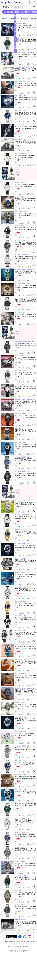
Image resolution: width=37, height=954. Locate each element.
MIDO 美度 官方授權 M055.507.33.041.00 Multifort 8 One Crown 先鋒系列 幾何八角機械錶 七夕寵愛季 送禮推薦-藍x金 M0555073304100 (25, 604)
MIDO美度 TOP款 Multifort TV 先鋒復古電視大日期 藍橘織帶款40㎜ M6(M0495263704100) (25, 691)
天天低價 (15, 27)
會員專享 (15, 43)
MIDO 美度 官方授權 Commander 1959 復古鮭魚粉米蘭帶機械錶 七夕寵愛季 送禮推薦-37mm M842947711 (25, 777)
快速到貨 (15, 24)
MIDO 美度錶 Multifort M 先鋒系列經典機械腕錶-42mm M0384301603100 (25, 517)
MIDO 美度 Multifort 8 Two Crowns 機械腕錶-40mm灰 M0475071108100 (25, 748)
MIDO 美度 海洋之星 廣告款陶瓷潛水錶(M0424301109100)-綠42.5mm (25, 804)
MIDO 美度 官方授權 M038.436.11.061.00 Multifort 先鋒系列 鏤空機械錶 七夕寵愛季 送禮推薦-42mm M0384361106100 (25, 142)
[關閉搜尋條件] (12, 7)
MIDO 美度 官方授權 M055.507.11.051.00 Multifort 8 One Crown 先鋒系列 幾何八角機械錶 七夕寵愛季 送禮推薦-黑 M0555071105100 (25, 373)
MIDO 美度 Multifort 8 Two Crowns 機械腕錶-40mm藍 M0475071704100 (25, 546)
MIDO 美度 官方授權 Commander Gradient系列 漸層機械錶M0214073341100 (25, 474)
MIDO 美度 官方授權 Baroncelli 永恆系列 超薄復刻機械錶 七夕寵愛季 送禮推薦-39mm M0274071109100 (25, 878)
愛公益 (15, 47)
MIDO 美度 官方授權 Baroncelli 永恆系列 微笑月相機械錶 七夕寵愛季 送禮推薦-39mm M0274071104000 (25, 113)
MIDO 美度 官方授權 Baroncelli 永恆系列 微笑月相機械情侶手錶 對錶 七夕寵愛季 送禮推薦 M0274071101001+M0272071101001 (25, 98)
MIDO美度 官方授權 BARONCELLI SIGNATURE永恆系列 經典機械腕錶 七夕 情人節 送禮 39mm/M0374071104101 (25, 835)
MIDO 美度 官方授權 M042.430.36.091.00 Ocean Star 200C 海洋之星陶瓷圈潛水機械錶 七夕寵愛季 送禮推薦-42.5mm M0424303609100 (25, 214)
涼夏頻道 (15, 31)
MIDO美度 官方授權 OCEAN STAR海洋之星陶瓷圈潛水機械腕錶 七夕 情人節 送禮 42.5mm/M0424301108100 (25, 850)
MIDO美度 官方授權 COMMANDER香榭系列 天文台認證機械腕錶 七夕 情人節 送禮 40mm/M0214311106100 (25, 907)
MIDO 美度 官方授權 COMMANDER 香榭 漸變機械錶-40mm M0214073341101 (25, 286)
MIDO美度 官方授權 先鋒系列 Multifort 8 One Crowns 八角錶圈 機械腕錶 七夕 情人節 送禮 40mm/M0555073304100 (25, 532)
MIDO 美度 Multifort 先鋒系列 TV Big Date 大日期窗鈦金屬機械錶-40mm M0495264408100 (25, 315)
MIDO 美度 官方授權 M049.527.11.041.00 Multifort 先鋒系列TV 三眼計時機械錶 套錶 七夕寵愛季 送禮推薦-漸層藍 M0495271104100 (25, 792)
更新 (32, 941)
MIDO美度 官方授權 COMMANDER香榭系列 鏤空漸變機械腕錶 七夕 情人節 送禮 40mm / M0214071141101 (25, 127)
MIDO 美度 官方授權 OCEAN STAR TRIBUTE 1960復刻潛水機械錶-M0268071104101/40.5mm (25, 459)
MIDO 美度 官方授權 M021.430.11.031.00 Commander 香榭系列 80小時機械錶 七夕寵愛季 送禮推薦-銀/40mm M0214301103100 (25, 589)
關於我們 (18, 946)
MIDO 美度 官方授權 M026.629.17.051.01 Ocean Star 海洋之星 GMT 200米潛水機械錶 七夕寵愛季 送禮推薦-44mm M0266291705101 (25, 618)
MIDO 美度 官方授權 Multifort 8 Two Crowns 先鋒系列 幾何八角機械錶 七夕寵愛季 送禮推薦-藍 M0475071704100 (25, 720)
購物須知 (25, 946)
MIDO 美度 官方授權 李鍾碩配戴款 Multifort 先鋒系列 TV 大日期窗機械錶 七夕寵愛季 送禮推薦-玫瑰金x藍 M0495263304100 (25, 662)
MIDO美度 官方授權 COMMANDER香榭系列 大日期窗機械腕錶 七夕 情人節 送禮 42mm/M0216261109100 (25, 41)
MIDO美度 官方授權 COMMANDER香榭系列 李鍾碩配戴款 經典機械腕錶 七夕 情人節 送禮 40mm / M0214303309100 (25, 676)
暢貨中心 (15, 20)
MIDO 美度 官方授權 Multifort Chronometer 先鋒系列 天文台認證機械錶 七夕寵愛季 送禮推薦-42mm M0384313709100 (25, 893)
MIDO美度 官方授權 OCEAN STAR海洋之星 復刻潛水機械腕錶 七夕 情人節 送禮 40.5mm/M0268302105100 (25, 228)
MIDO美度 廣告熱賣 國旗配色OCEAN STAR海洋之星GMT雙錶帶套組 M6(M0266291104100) (25, 55)
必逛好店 (15, 35)
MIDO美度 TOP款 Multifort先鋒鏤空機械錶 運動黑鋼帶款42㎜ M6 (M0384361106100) (25, 69)
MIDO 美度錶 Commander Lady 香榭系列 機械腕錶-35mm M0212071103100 (25, 503)
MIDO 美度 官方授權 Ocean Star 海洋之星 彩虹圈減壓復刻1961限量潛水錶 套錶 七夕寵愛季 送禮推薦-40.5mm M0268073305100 (25, 445)
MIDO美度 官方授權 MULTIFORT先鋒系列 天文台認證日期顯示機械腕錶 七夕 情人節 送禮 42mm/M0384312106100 (25, 864)
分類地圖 (25, 951)
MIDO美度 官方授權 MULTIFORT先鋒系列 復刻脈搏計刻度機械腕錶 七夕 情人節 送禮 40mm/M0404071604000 (25, 199)
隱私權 (18, 951)
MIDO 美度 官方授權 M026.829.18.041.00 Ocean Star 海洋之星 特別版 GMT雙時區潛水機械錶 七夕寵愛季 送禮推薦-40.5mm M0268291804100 (25, 26)
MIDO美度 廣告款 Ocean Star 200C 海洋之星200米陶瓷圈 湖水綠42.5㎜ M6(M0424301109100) (25, 272)
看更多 (15, 50)
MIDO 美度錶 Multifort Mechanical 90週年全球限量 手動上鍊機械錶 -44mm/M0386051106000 (25, 561)
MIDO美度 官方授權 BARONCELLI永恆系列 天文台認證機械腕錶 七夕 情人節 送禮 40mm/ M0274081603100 (25, 185)
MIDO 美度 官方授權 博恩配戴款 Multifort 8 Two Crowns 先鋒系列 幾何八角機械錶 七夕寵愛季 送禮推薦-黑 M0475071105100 (25, 431)
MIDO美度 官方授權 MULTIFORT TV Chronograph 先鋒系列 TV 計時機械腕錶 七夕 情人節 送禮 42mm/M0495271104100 (25, 575)
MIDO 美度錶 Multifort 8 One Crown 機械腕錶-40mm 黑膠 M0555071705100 (25, 633)
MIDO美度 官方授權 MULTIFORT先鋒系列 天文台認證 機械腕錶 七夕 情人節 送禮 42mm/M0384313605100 (25, 358)
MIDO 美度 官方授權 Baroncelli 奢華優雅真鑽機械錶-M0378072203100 (25, 257)
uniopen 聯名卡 (23, 12)
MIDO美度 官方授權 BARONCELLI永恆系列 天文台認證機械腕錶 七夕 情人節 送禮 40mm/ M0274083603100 (25, 156)
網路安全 (11, 951)
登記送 (15, 16)
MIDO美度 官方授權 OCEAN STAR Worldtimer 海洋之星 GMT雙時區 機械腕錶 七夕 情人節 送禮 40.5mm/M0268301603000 (25, 387)
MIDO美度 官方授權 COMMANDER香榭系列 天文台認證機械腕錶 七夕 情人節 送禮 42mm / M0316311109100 (25, 705)
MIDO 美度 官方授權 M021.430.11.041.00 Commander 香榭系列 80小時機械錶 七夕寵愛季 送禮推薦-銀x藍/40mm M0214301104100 (25, 763)
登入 (32, 2)
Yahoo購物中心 (13, 2)
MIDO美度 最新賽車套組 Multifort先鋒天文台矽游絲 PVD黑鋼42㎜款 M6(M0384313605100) (25, 402)
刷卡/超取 (15, 39)
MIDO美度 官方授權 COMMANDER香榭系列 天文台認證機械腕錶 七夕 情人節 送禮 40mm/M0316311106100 (25, 922)
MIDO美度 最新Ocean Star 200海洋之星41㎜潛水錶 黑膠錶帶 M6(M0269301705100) (25, 344)
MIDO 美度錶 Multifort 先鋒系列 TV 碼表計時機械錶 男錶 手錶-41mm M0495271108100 (25, 301)
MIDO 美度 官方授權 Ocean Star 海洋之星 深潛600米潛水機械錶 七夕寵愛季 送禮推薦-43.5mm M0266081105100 (25, 84)
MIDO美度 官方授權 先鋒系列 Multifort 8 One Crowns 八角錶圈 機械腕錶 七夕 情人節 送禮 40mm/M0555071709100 (25, 647)
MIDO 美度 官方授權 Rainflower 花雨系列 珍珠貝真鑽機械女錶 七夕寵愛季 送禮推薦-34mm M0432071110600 (25, 734)
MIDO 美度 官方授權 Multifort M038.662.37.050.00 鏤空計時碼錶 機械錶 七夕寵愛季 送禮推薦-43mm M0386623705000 (25, 416)
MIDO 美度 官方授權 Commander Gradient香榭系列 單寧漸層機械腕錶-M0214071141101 (25, 243)
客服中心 (10, 946)
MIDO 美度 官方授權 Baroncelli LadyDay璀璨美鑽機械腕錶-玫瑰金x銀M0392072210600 (25, 821)
